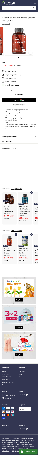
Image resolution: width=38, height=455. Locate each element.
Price (3, 62)
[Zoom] (30, 52)
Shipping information (9, 136)
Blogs (20, 374)
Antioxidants (16, 230)
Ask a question (7, 141)
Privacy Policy (6, 374)
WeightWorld (6, 24)
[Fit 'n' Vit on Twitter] (27, 395)
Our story (22, 371)
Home (3, 14)
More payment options (19, 105)
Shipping (12, 90)
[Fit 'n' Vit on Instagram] (20, 395)
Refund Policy (6, 379)
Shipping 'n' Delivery (8, 382)
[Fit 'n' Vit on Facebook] (24, 395)
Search (4, 371)
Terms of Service (7, 377)
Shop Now (19, 300)
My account (5, 385)
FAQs (20, 377)
